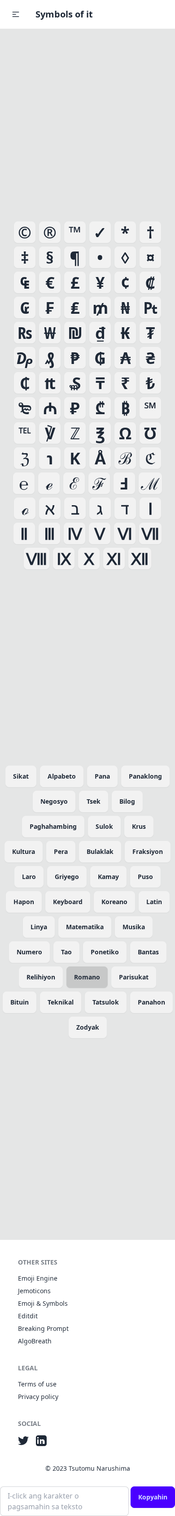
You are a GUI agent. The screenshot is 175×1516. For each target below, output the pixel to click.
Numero (29, 952)
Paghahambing (53, 826)
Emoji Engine (37, 1278)
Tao (66, 952)
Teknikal (61, 1002)
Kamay (108, 876)
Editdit (28, 1316)
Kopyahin (152, 1497)
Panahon (151, 1002)
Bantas (148, 952)
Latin (154, 901)
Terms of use (37, 1384)
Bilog (127, 801)
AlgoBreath (35, 1341)
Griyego (67, 876)
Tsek (94, 801)
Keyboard (68, 901)
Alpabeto (62, 776)
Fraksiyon (147, 851)
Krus (139, 826)
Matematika (85, 927)
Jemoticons (34, 1290)
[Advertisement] (87, 123)
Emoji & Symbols (43, 1303)
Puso (145, 876)
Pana (102, 776)
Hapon (23, 901)
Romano (87, 977)
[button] (16, 14)
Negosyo (54, 801)
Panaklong (145, 776)
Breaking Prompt (43, 1328)
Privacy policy (38, 1396)
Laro (29, 876)
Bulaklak (100, 851)
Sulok (104, 826)
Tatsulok (105, 1002)
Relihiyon (40, 977)
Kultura (23, 851)
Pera (61, 851)
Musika (133, 927)
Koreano (114, 901)
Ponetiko (105, 952)
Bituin (19, 1002)
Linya (39, 927)
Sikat (21, 776)
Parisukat (134, 977)
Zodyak (87, 1027)
